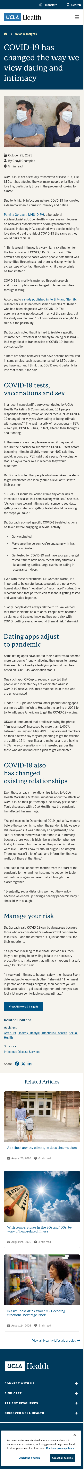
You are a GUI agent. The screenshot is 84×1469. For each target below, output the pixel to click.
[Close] (74, 1435)
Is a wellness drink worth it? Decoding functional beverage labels (36, 1313)
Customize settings (29, 1457)
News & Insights (26, 34)
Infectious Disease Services (22, 1051)
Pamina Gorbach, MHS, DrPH (24, 214)
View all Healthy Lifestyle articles (54, 1340)
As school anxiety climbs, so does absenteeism (42, 1148)
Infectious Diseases (54, 1033)
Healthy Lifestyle (29, 1033)
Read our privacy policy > (60, 1448)
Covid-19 (10, 1033)
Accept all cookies (62, 1457)
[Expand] (76, 1383)
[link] (17, 1063)
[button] (48, 4)
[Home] (5, 33)
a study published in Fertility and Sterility (49, 299)
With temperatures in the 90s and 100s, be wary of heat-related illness (39, 1229)
